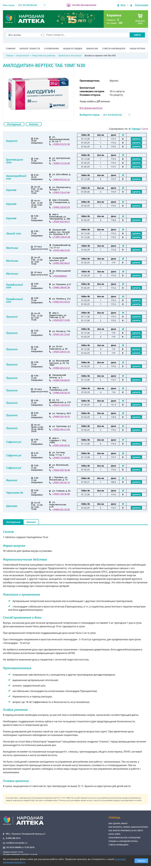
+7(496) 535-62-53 (61, 392)
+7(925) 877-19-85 (61, 320)
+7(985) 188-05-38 (61, 287)
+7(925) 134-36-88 (61, 493)
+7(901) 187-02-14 (61, 482)
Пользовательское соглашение (125, 837)
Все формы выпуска (91, 108)
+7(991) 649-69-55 (61, 445)
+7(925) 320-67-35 (61, 351)
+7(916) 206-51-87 (61, 250)
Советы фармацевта (113, 49)
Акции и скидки (72, 49)
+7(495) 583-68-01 (61, 263)
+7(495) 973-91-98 (61, 144)
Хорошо (141, 861)
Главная (10, 49)
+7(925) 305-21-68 (61, 429)
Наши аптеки (137, 49)
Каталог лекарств (30, 49)
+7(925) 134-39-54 (61, 405)
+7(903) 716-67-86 (61, 192)
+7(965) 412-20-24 (61, 301)
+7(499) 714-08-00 (61, 457)
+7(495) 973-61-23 (61, 179)
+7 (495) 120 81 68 (61, 236)
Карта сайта (114, 834)
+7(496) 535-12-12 (61, 367)
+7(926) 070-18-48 (61, 470)
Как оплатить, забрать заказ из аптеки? (128, 827)
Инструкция (14, 124)
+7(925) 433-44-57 (61, 221)
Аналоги (33, 124)
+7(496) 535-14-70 (61, 416)
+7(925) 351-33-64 (61, 334)
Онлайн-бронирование (84, 5)
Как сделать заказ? (118, 823)
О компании (51, 49)
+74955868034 (59, 276)
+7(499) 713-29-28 (61, 163)
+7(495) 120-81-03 (61, 207)
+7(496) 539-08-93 (61, 380)
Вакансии (92, 49)
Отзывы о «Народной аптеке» (123, 841)
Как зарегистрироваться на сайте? (126, 830)
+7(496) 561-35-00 (61, 509)
